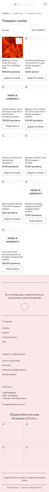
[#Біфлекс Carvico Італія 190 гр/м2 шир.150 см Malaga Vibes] (12, 47)
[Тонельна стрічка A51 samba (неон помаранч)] (12, 144)
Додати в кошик (12, 78)
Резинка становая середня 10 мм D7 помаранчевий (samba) (33, 208)
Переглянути (12, 126)
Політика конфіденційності (31, 487)
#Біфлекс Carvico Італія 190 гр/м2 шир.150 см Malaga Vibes (11, 64)
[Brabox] (24, 4)
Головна (5, 13)
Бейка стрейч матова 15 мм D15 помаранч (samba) (12, 206)
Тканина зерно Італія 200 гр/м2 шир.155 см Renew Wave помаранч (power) (12, 113)
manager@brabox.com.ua (13, 404)
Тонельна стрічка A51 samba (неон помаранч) (12, 160)
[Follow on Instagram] (24, 306)
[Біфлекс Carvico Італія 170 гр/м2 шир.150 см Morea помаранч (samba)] (35, 95)
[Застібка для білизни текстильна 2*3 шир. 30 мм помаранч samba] (35, 47)
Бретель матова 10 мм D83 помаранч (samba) (35, 160)
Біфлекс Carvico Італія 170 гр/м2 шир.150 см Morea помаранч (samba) (35, 113)
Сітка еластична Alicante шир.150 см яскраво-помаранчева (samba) (12, 256)
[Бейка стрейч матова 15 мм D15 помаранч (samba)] (12, 190)
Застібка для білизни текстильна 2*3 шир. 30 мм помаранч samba (35, 64)
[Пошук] (41, 4)
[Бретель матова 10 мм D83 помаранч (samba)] (35, 144)
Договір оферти (13, 487)
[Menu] (3, 4)
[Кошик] (45, 4)
